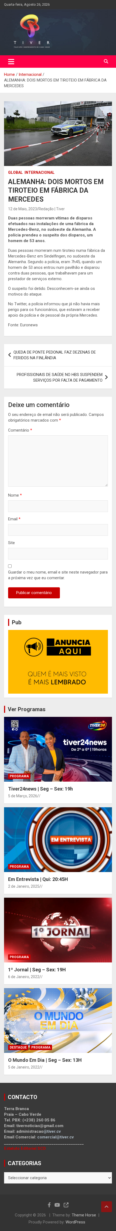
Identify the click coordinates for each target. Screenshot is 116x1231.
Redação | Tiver (52, 209)
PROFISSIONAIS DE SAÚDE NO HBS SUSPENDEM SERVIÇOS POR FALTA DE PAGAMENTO (60, 377)
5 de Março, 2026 (22, 796)
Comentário (20, 430)
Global (15, 172)
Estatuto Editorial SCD (25, 1148)
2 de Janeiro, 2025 (23, 886)
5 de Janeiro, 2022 (23, 1067)
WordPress (75, 1222)
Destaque (18, 1047)
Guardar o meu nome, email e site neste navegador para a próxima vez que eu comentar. (58, 575)
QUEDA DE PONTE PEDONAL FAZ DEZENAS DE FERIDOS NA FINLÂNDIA (54, 355)
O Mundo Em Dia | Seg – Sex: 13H (45, 1060)
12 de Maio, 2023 (22, 209)
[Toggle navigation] (11, 61)
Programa (19, 776)
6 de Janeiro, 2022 (23, 977)
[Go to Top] (106, 1206)
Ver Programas (27, 709)
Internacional (39, 172)
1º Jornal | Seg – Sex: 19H (37, 969)
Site (11, 542)
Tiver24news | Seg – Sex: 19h (40, 789)
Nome (15, 495)
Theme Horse (84, 1215)
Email (14, 519)
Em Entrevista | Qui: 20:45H (38, 879)
